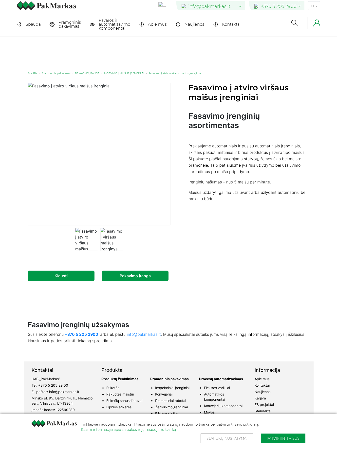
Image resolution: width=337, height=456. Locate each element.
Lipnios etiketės (118, 407)
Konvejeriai (163, 394)
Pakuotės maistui (120, 394)
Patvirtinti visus (283, 438)
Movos (209, 412)
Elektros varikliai (217, 388)
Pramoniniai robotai (170, 400)
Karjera (260, 398)
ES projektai (264, 404)
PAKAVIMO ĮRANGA (87, 73)
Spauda (33, 24)
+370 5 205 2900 (81, 334)
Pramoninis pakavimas (69, 24)
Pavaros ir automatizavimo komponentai (114, 24)
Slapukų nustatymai (226, 438)
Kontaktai (231, 24)
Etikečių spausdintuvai (124, 400)
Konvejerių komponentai (223, 406)
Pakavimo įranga (135, 275)
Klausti (61, 275)
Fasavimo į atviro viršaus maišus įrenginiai (175, 73)
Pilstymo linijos (166, 413)
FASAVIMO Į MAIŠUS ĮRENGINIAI (124, 73)
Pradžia (32, 73)
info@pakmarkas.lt (144, 334)
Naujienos (194, 24)
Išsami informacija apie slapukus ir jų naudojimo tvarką (128, 429)
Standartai (263, 411)
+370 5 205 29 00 (53, 385)
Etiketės (112, 388)
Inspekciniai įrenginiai (172, 388)
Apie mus (157, 24)
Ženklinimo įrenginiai (171, 407)
